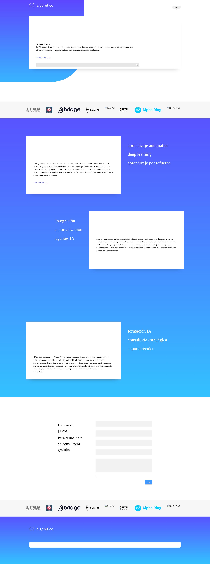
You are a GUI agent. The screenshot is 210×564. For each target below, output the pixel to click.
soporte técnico (141, 348)
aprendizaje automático (148, 145)
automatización (68, 229)
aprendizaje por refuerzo (149, 162)
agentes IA (64, 238)
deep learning (139, 154)
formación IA (139, 331)
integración (65, 220)
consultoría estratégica (147, 339)
